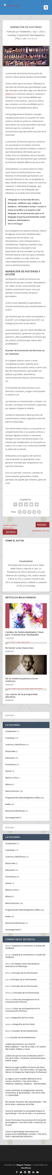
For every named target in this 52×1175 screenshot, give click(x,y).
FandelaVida (25, 31)
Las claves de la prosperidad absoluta (21, 695)
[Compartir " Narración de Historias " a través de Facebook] (15, 504)
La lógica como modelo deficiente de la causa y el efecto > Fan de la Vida (23, 1079)
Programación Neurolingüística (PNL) (22, 797)
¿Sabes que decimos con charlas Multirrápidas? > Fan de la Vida (20, 1045)
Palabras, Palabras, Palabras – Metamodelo (25, 1083)
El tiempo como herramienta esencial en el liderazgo (22, 964)
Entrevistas (10, 764)
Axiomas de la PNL (25, 1104)
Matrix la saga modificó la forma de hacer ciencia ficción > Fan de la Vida (25, 1068)
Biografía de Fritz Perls (23, 1017)
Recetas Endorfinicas (15, 811)
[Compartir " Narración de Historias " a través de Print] (36, 504)
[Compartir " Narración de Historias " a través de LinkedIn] (26, 504)
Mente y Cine (11, 777)
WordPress (26, 1168)
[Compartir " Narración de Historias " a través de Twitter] (20, 504)
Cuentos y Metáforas (15, 744)
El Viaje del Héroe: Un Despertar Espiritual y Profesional (26, 1070)
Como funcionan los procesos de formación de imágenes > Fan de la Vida (25, 1121)
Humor (8, 771)
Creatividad (13, 1095)
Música (8, 784)
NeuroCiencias (12, 791)
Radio (8, 804)
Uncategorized (12, 817)
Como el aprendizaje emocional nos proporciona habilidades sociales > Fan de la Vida (26, 1134)
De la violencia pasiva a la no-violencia (22, 680)
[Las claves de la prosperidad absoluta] (26, 689)
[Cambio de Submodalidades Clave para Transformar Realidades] (26, 615)
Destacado (10, 751)
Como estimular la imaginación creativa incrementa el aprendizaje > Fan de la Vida (25, 1091)
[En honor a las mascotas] (26, 643)
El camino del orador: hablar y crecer (25, 1047)
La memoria (39, 1113)
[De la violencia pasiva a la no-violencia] (26, 665)
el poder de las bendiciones (24, 1031)
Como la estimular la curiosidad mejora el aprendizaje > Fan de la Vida (25, 1112)
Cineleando (10, 731)
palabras (9, 93)
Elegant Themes (24, 1165)
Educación (10, 758)
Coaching (11, 35)
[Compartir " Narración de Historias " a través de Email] (31, 504)
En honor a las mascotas (19, 647)
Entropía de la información (25, 973)
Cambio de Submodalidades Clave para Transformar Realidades (24, 633)
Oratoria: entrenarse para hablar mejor (25, 1059)
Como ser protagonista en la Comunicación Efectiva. (22, 1000)
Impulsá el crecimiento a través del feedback (25, 946)
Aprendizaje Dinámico (22, 1136)
